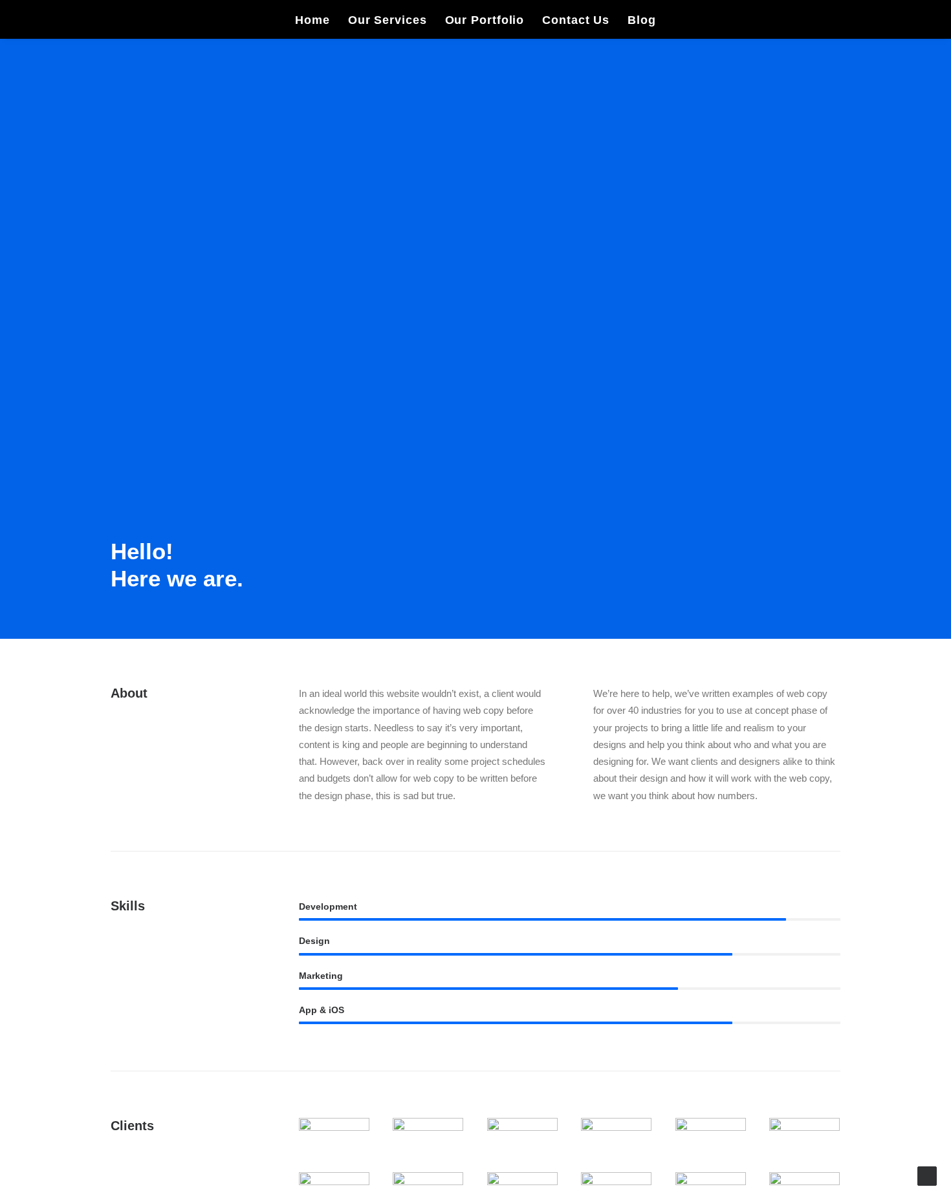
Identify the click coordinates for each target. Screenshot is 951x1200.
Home (312, 20)
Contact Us (575, 20)
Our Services (387, 20)
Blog (642, 20)
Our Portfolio (485, 20)
